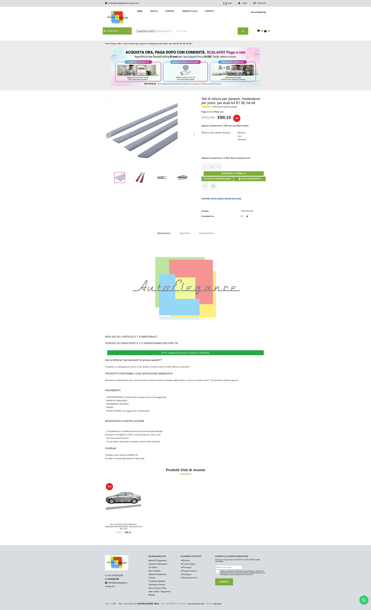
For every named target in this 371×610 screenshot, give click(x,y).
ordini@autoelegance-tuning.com (123, 3)
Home (140, 11)
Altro (120, 43)
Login (244, 3)
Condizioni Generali (157, 581)
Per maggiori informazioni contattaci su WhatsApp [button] (186, 353)
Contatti (209, 11)
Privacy (251, 571)
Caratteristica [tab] (206, 233)
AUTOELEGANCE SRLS (148, 604)
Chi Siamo (153, 567)
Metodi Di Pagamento (158, 560)
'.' (106, 484)
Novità (154, 11)
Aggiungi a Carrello (234, 173)
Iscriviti (224, 582)
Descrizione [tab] (163, 233)
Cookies (152, 578)
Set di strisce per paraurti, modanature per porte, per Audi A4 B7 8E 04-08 (157, 43)
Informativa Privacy (157, 585)
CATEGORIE (112, 31)
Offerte (169, 11)
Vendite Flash (189, 11)
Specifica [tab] (185, 233)
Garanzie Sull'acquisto (158, 564)
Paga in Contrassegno (218, 179)
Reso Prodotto (155, 571)
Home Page (110, 43)
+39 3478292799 (115, 575)
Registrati (261, 3)
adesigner (217, 604)
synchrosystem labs (196, 604)
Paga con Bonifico (251, 179)
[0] (259, 31)
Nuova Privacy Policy (158, 588)
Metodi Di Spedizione (157, 574)
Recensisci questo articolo (225, 107)
